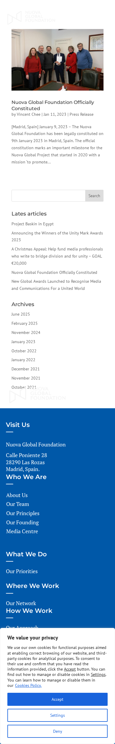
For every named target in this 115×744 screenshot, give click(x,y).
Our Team (17, 503)
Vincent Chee (28, 114)
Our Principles (23, 513)
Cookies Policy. (28, 685)
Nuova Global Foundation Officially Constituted (54, 272)
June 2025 (21, 314)
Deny (57, 731)
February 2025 (25, 323)
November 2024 (26, 332)
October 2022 (24, 350)
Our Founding (22, 522)
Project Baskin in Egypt (33, 223)
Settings (57, 715)
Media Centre (22, 531)
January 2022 (23, 359)
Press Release (81, 114)
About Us (17, 495)
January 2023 (23, 341)
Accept (57, 699)
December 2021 (26, 369)
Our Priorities (22, 571)
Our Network (21, 603)
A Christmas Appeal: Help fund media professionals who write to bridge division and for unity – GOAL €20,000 (57, 256)
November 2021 (26, 378)
